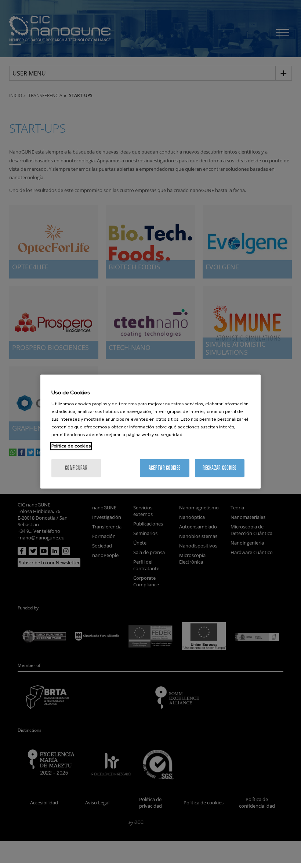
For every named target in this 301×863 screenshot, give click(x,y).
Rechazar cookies (219, 468)
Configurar (76, 468)
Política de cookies (71, 446)
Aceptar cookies (165, 468)
